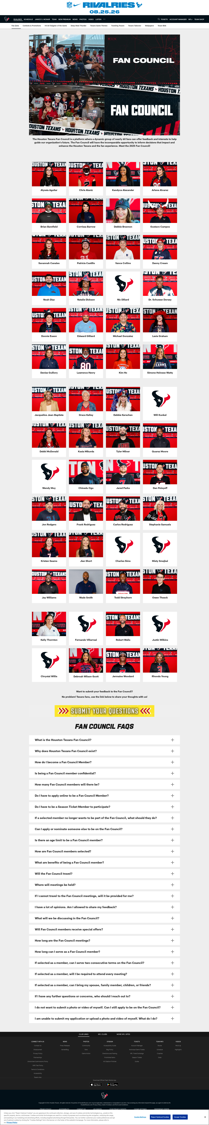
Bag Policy (109, 1049)
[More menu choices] (104, 19)
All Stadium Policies (109, 1061)
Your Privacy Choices (117, 1109)
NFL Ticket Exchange (137, 1053)
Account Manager (137, 1045)
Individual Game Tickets (137, 1049)
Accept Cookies (180, 1117)
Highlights (178, 1049)
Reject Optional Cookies (160, 1117)
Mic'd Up (178, 1045)
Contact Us (37, 1045)
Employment (38, 1049)
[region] (104, 1117)
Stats (159, 1057)
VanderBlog (65, 1049)
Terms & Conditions (37, 1069)
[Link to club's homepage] (7, 19)
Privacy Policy (37, 1053)
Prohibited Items (109, 1057)
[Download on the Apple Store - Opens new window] (96, 1085)
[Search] (159, 19)
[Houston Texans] (104, 1096)
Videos (178, 1041)
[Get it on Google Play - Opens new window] (112, 1086)
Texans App (37, 1077)
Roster (160, 1045)
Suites (137, 1061)
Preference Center (161, 1109)
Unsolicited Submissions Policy (37, 1061)
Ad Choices (97, 1109)
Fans (86, 1049)
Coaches (160, 1053)
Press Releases (65, 1045)
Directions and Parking (109, 1053)
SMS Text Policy (38, 1065)
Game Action (86, 1053)
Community (86, 1045)
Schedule (160, 1049)
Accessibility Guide (110, 1045)
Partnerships (38, 1057)
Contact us (81, 1109)
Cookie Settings (140, 1109)
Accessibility (38, 1073)
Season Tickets (137, 1057)
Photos (86, 1041)
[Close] (205, 1117)
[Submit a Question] (104, 711)
